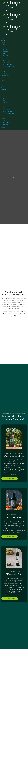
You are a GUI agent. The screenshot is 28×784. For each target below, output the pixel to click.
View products (10, 478)
